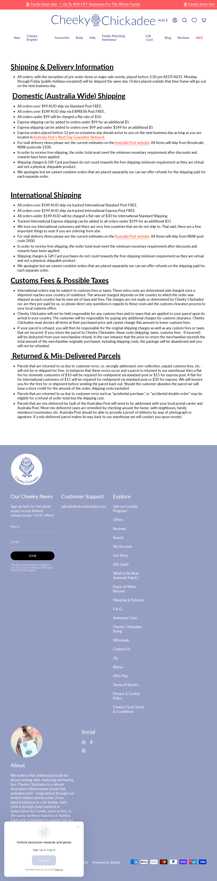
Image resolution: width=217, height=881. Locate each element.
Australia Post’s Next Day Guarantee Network (68, 137)
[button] (184, 20)
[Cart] (204, 20)
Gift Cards (121, 564)
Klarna (118, 667)
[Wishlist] (194, 20)
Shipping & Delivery (128, 600)
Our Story (120, 555)
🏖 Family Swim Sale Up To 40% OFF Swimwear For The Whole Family (83, 4)
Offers (118, 519)
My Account (122, 546)
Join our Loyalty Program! (125, 508)
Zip (115, 658)
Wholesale (121, 640)
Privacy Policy (40, 567)
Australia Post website (132, 142)
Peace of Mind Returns (124, 588)
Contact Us (121, 649)
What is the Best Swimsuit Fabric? (126, 575)
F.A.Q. (118, 609)
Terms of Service (20, 570)
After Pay (120, 676)
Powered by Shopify (106, 862)
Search (118, 537)
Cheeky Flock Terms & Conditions (128, 709)
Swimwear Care (125, 618)
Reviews (119, 528)
